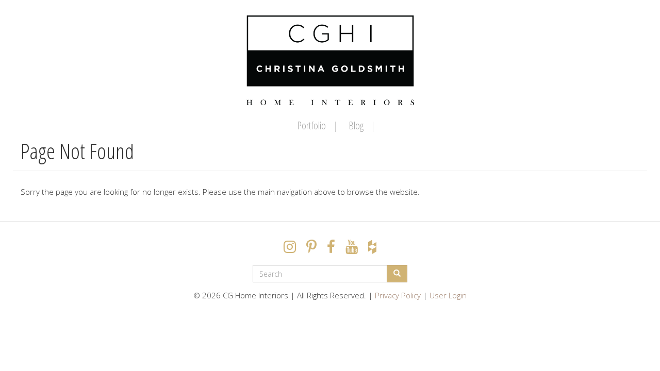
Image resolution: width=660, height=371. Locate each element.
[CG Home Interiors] (330, 60)
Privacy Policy (398, 295)
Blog (356, 125)
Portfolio (311, 125)
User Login (448, 295)
